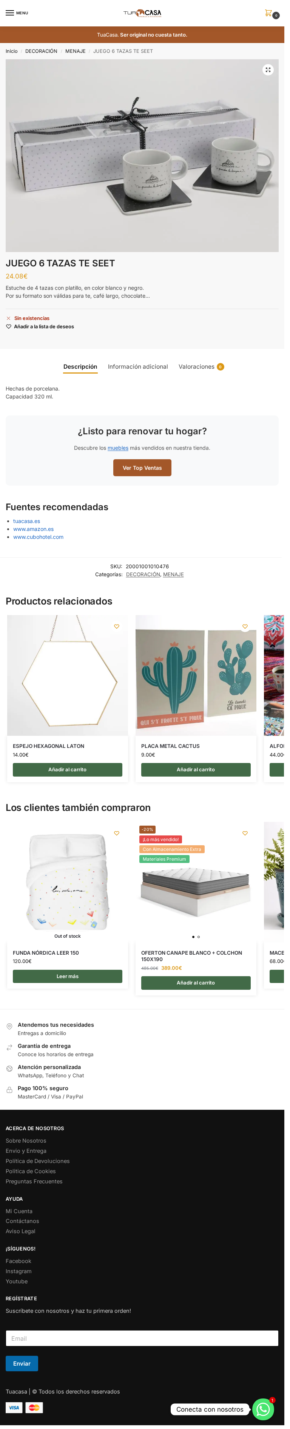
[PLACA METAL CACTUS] (196, 675)
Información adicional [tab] (138, 366)
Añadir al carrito (67, 769)
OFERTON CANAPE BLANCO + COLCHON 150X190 (191, 956)
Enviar (22, 1363)
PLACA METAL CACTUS (170, 746)
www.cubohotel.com (38, 537)
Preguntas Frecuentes (34, 1181)
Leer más (68, 976)
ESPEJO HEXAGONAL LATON (48, 746)
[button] (270, 13)
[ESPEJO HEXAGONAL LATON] (67, 675)
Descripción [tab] (80, 366)
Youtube (17, 1281)
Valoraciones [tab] (200, 366)
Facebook (18, 1261)
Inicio (12, 51)
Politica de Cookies (31, 1171)
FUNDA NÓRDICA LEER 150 (46, 953)
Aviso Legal (20, 1231)
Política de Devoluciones (38, 1161)
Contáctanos (22, 1221)
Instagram (19, 1271)
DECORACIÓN (41, 51)
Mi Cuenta (19, 1211)
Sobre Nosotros (26, 1140)
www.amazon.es (33, 529)
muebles (118, 448)
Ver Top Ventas (142, 468)
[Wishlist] (116, 626)
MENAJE (75, 51)
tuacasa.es (26, 521)
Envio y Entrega (26, 1151)
